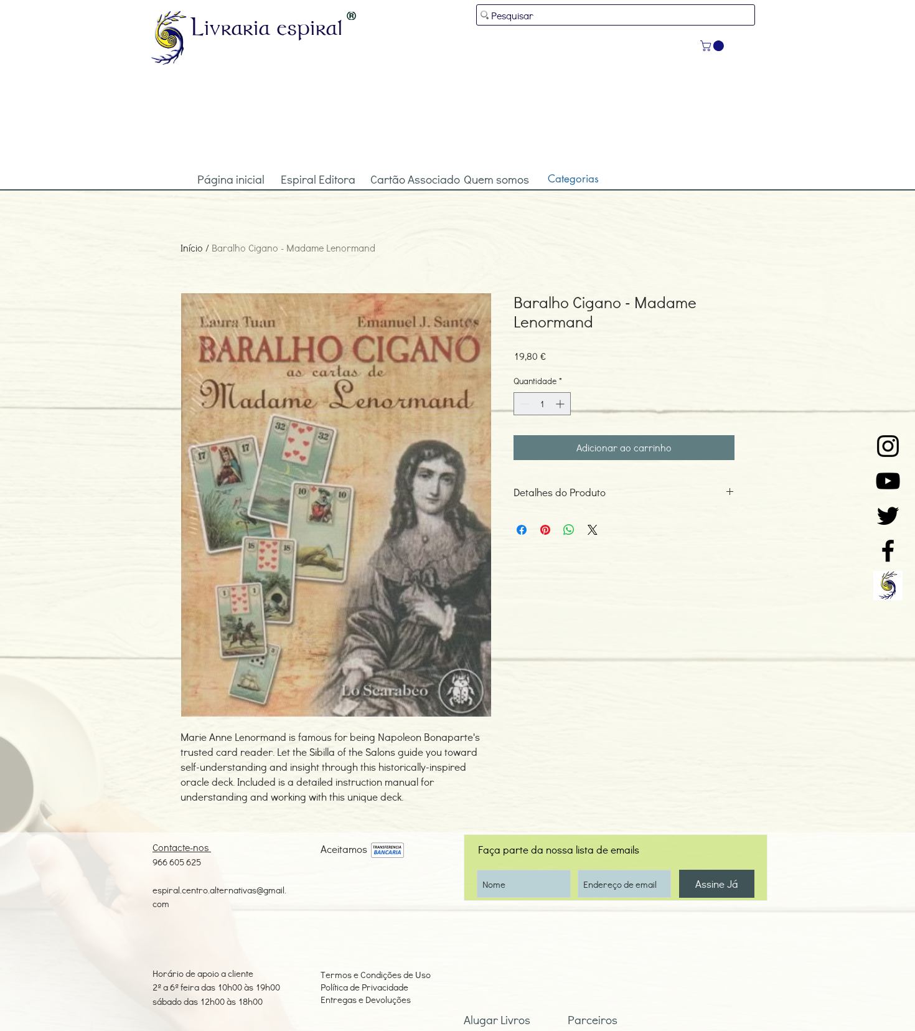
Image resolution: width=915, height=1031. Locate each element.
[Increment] (561, 404)
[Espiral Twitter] (888, 515)
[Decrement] (523, 404)
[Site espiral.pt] (888, 585)
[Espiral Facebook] (888, 550)
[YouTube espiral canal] (888, 481)
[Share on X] (592, 529)
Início (192, 247)
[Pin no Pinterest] (545, 529)
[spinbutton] (542, 404)
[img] (387, 851)
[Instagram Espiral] (888, 446)
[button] (713, 45)
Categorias (573, 179)
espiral (310, 26)
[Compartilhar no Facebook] (521, 529)
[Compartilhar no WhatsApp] (568, 529)
